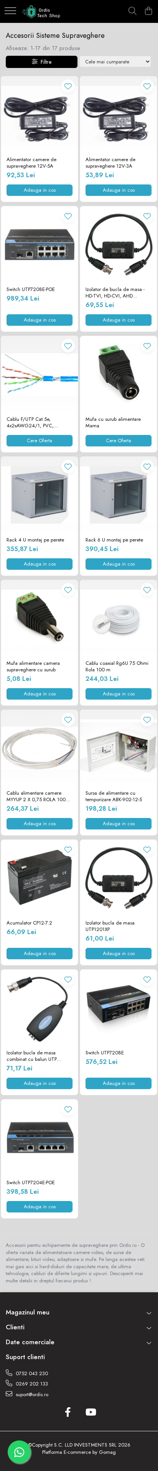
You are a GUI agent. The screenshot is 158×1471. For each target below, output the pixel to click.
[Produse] (10, 11)
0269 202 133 (31, 1383)
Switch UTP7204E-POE (31, 1183)
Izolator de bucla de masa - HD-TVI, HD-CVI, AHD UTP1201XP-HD (115, 292)
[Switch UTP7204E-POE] (39, 1137)
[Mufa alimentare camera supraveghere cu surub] (39, 618)
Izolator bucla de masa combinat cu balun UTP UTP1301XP (32, 1056)
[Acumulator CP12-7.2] (39, 878)
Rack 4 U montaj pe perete (35, 540)
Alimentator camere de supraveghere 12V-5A (31, 163)
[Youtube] (90, 1412)
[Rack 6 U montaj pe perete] (118, 495)
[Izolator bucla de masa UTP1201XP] (118, 878)
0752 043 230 (31, 1373)
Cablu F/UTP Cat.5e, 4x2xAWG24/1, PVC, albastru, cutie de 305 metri (36, 422)
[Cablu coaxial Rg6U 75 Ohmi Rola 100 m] (118, 618)
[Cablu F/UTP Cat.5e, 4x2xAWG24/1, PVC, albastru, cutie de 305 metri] (39, 374)
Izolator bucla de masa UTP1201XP (110, 926)
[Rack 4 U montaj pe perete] (39, 495)
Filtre (44, 62)
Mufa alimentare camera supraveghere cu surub (33, 666)
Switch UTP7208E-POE (31, 289)
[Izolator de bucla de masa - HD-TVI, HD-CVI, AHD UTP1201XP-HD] (118, 244)
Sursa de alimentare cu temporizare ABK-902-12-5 (114, 796)
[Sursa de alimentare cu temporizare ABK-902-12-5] (118, 748)
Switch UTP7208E (105, 1053)
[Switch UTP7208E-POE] (39, 244)
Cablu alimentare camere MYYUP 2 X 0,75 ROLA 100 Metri (36, 796)
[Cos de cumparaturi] (148, 11)
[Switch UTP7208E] (118, 1008)
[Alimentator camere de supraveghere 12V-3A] (118, 114)
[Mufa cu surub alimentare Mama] (118, 374)
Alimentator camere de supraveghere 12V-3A (110, 163)
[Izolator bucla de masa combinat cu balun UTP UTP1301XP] (39, 1008)
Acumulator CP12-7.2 (29, 923)
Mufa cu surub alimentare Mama (113, 422)
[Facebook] (67, 1412)
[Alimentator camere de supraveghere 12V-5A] (39, 114)
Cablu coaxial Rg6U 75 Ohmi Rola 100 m (117, 666)
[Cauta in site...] (132, 11)
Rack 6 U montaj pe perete (114, 540)
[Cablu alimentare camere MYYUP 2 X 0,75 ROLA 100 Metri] (39, 748)
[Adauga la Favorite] (68, 86)
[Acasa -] (41, 11)
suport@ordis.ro (31, 1394)
